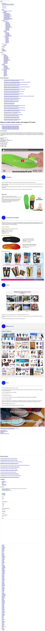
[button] (40, 331)
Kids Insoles (7, 28)
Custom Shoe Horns (6, 17)
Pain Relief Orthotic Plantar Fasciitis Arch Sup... (9, 460)
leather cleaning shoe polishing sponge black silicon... (11, 96)
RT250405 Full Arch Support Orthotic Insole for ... (9, 463)
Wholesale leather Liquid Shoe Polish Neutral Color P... (11, 94)
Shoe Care (5, 31)
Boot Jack (7, 39)
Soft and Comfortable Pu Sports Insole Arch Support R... (12, 110)
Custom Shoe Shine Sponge (8, 18)
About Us (3, 10)
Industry (5, 45)
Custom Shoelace (6, 19)
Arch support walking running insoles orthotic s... (9, 470)
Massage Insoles (8, 25)
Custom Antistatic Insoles (7, 14)
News (3, 43)
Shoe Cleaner (7, 34)
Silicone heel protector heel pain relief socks (8, 428)
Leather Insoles (8, 27)
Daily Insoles (7, 30)
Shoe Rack (7, 41)
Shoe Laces (7, 40)
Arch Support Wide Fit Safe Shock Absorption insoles (11, 117)
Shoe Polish (7, 32)
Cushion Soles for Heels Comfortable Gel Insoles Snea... (12, 80)
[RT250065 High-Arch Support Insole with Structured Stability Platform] (10, 475)
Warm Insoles (7, 29)
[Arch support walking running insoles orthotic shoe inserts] (8, 468)
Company (5, 44)
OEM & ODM (4, 12)
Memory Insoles (8, 24)
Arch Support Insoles (3, 430)
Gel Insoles (7, 22)
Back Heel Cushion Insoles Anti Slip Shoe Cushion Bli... (12, 85)
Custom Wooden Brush (7, 16)
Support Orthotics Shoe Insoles (4, 433)
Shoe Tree (7, 37)
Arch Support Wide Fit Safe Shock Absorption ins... (9, 473)
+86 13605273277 (4, 501)
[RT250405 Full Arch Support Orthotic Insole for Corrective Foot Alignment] (11, 461)
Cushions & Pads (8, 26)
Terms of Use (4, 485)
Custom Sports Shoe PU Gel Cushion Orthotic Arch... (10, 466)
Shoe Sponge (7, 33)
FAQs (3, 46)
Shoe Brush (7, 38)
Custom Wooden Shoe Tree (8, 15)
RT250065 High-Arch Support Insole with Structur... (9, 477)
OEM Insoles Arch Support (4, 431)
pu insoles (1, 432)
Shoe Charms (7, 42)
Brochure (5, 11)
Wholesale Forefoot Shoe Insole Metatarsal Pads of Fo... (11, 87)
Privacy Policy (4, 484)
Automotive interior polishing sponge (9, 103)
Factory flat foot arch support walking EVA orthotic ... (11, 115)
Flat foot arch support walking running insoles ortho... (11, 106)
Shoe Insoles (5, 21)
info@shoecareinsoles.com (6, 508)
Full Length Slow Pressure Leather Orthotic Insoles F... (11, 92)
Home (3, 9)
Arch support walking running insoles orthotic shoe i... (11, 99)
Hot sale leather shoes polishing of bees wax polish (11, 101)
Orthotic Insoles (8, 23)
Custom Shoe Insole (6, 13)
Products (3, 20)
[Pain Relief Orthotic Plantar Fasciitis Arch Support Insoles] (8, 458)
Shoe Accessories (6, 36)
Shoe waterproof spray (9, 35)
